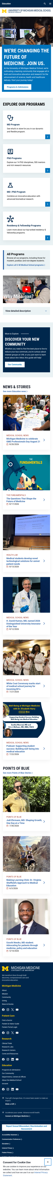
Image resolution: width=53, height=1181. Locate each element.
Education (7, 1065)
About (4, 990)
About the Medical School (11, 1080)
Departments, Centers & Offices (14, 1077)
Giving (4, 1001)
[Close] (48, 1162)
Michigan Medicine (11, 985)
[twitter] (12, 1009)
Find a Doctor (7, 1020)
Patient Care (8, 1015)
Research (6, 1038)
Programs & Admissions (11, 1070)
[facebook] (3, 1009)
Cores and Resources (10, 1054)
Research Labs (7, 1047)
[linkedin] (12, 1059)
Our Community (8, 1073)
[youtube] (17, 1009)
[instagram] (8, 1009)
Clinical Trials (7, 1043)
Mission (5, 994)
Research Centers (8, 1050)
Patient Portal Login (9, 1027)
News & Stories (7, 1004)
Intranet (5, 1084)
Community (6, 997)
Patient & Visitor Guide (10, 1024)
